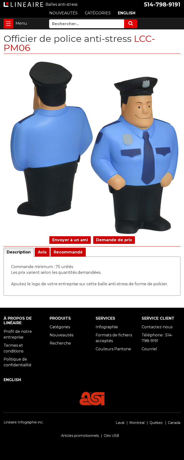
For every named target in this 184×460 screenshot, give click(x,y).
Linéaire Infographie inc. (23, 422)
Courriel (149, 349)
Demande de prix (114, 240)
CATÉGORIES (98, 13)
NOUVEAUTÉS (63, 13)
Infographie (107, 327)
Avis (42, 252)
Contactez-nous (157, 327)
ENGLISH (126, 13)
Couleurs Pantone (113, 349)
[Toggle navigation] (8, 23)
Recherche (60, 343)
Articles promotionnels (80, 435)
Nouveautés (61, 335)
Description (19, 252)
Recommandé (68, 252)
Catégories (60, 327)
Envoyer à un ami (70, 240)
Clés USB (111, 435)
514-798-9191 (162, 4)
